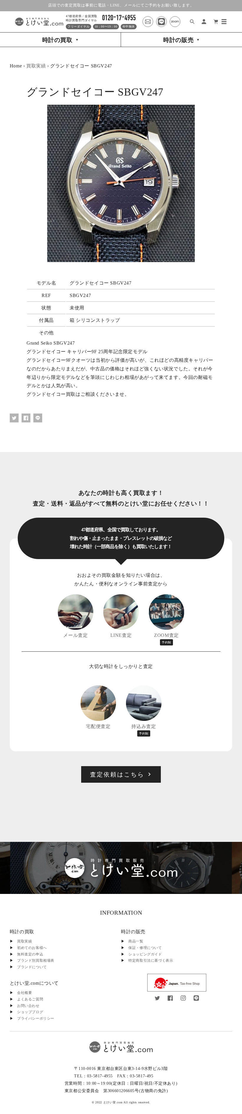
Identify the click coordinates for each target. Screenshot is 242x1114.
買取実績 (36, 65)
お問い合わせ (28, 1006)
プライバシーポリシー (35, 1018)
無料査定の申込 (30, 954)
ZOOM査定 (166, 638)
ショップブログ (30, 1012)
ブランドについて (32, 967)
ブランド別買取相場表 (35, 960)
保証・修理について (145, 948)
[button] (224, 22)
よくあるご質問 (30, 999)
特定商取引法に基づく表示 (150, 960)
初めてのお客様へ (32, 948)
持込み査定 (143, 729)
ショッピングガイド (145, 954)
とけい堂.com (113, 1102)
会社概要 (24, 993)
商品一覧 (135, 941)
